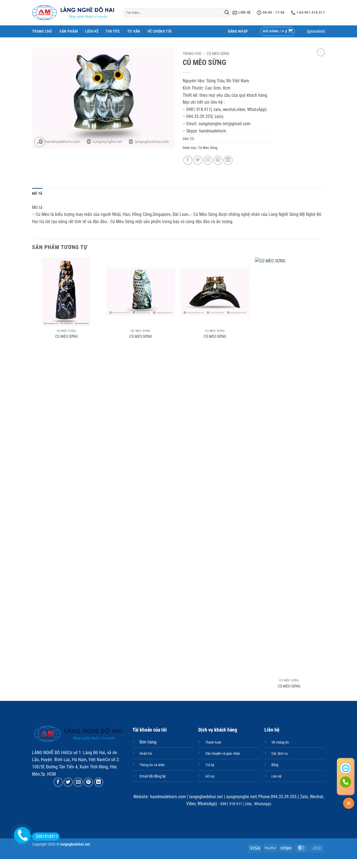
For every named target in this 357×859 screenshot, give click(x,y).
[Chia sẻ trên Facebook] (187, 160)
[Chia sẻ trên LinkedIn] (228, 160)
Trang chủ (192, 53)
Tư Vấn (133, 31)
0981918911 (47, 836)
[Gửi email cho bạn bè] (208, 160)
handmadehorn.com (167, 796)
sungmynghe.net (240, 796)
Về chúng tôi (160, 31)
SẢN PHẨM (68, 31)
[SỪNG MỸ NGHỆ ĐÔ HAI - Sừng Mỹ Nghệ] (73, 12)
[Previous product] (321, 52)
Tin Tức (113, 31)
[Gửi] (226, 13)
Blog (274, 765)
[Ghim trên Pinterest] (218, 160)
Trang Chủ (42, 31)
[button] (238, 31)
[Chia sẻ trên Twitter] (197, 160)
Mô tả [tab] (37, 193)
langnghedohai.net (206, 796)
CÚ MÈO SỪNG (66, 336)
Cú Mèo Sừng (218, 53)
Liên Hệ (91, 31)
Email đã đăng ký (152, 776)
